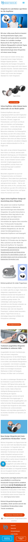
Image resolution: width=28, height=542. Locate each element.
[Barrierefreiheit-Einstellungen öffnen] (3, 463)
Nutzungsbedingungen (15, 531)
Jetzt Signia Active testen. (12, 497)
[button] (23, 2)
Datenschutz (13, 528)
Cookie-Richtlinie (14, 534)
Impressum (13, 525)
